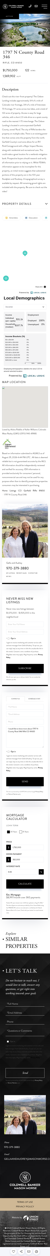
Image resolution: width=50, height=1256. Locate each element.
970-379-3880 (17, 568)
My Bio (8, 576)
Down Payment (14, 854)
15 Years (26, 832)
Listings (13, 490)
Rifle (35, 490)
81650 (42, 490)
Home (5, 490)
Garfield (27, 490)
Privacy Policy (39, 792)
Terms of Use (25, 1202)
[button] (4, 30)
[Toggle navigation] (44, 6)
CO (20, 490)
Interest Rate (13, 866)
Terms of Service (12, 794)
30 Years (13, 832)
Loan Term (12, 825)
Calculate (25, 883)
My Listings (10, 573)
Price (9, 842)
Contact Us (15, 699)
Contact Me (33, 573)
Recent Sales (21, 573)
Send (25, 781)
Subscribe (25, 668)
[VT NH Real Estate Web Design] (25, 1219)
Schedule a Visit (34, 699)
